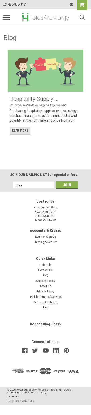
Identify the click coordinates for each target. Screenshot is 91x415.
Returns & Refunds (45, 302)
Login (38, 236)
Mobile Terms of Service (45, 296)
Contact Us (45, 270)
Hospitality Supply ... (34, 99)
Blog (46, 307)
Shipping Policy (45, 280)
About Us (45, 286)
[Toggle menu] (7, 17)
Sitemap (13, 396)
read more (20, 130)
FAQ (45, 275)
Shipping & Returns (46, 242)
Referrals (46, 264)
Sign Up (51, 236)
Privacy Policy (45, 291)
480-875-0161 (17, 4)
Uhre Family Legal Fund (21, 400)
